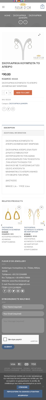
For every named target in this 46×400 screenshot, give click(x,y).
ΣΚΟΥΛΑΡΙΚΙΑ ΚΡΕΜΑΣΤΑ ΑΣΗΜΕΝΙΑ (11, 228)
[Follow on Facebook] (5, 291)
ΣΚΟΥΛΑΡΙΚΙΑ (19, 15)
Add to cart (23, 92)
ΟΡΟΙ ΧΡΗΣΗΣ (37, 370)
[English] (14, 1)
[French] (16, 1)
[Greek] (21, 1)
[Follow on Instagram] (9, 291)
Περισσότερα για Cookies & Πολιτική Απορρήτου (23, 393)
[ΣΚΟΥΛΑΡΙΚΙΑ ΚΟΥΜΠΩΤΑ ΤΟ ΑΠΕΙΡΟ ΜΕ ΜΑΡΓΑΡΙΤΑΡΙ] (34, 215)
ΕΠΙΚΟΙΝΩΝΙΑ (17, 368)
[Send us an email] (18, 291)
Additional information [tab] (15, 133)
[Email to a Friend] (13, 109)
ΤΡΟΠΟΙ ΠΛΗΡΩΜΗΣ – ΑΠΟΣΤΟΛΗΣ (17, 370)
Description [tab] (9, 128)
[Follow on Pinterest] (22, 291)
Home (7, 15)
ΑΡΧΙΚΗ (7, 368)
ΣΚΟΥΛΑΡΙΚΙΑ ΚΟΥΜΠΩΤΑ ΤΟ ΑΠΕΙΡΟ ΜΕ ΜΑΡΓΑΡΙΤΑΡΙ (33, 229)
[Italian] (24, 1)
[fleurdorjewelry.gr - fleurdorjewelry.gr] (23, 7)
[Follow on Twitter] (14, 291)
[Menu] (3, 7)
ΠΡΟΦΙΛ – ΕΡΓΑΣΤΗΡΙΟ (32, 368)
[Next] (44, 230)
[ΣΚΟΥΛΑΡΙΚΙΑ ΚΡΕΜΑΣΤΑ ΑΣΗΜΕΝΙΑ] (12, 215)
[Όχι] (43, 387)
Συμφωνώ (23, 387)
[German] (19, 1)
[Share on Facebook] (4, 109)
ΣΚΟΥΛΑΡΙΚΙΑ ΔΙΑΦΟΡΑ (18, 104)
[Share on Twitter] (9, 109)
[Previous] (1, 230)
